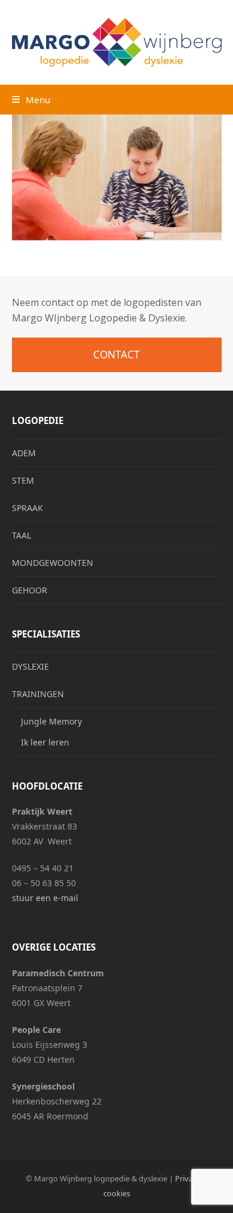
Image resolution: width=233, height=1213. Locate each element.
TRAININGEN (38, 694)
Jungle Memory (51, 721)
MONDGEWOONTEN (52, 562)
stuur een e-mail (45, 897)
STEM (23, 480)
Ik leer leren (45, 742)
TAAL (21, 535)
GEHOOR (29, 590)
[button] (31, 100)
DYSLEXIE (30, 666)
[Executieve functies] (117, 176)
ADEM (24, 453)
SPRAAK (27, 507)
